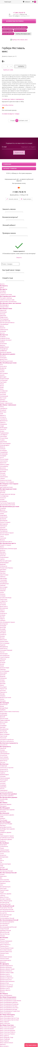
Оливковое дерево (6, 839)
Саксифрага (3, 435)
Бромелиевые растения (7, 505)
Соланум (2, 596)
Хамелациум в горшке (7, 836)
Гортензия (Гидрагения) (7, 503)
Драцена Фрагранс (6, 967)
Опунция (2, 776)
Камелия (2, 585)
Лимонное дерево (5, 804)
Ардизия (2, 676)
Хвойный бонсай (5, 904)
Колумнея (3, 410)
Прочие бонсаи (5, 934)
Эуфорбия (3, 787)
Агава (2, 387)
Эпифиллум (3, 766)
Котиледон (3, 450)
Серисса (2, 895)
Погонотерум (4, 459)
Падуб (2, 892)
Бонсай (2, 867)
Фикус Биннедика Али (7, 1016)
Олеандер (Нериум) (6, 650)
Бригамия (3, 471)
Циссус (2, 326)
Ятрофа (2, 694)
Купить (21, 66)
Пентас (2, 652)
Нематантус (4, 648)
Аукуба (2, 375)
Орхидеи (3, 701)
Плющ (2, 406)
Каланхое (3, 498)
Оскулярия (3, 687)
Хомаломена (4, 470)
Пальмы (2, 936)
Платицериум (4, 319)
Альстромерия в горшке (7, 622)
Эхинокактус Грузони (6, 767)
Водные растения (5, 697)
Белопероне (4, 624)
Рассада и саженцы (6, 298)
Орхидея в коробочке (7, 739)
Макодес (2, 727)
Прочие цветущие (8, 33)
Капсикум (3, 589)
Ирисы (2, 547)
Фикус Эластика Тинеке (7, 1034)
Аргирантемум (4, 668)
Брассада (3, 627)
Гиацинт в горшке (5, 545)
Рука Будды (3, 820)
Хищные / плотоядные (7, 482)
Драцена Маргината (6, 965)
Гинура (2, 370)
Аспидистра (3, 401)
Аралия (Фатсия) (5, 321)
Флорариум (3, 485)
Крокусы (2, 550)
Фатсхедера (4, 373)
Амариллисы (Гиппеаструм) (8, 548)
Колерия (2, 615)
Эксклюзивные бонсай (7, 918)
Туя (1, 862)
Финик (2, 955)
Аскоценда (3, 731)
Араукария (3, 845)
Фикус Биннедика (5, 1013)
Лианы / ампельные (6, 403)
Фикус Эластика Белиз (7, 1028)
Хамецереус (4, 790)
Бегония (2, 492)
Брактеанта (4, 606)
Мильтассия (3, 732)
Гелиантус (3, 634)
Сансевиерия (4, 324)
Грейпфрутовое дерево (7, 829)
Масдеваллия (4, 729)
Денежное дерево (5, 352)
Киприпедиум (4, 562)
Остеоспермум (4, 671)
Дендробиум (4, 708)
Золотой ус (3, 366)
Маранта (3, 415)
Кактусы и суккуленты (7, 741)
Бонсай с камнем (5, 899)
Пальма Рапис (4, 953)
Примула (2, 571)
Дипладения (4, 524)
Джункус (2, 345)
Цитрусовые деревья (6, 795)
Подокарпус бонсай (6, 908)
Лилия (2, 666)
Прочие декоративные (7, 322)
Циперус (2, 399)
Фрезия (2, 661)
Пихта (2, 860)
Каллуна (2, 594)
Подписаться (19, 153)
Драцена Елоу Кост (6, 979)
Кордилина (3, 424)
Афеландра (3, 578)
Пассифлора (4, 531)
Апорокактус (4, 769)
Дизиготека (3, 359)
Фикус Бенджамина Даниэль (9, 1002)
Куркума (2, 527)
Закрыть (19, 257)
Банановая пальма (6, 957)
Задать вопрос (27, 199)
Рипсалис (3, 781)
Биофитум (3, 368)
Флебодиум (3, 427)
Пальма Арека (4, 943)
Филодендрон (4, 305)
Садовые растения (6, 294)
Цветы (2, 287)
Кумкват (2, 818)
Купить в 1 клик (8, 70)
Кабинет (27, 2)
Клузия (2, 371)
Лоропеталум (4, 890)
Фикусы (2, 992)
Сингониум (3, 436)
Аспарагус (3, 392)
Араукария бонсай (5, 915)
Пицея (2, 848)
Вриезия (2, 510)
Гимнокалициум (5, 778)
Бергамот (3, 825)
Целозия (2, 675)
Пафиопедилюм (5, 720)
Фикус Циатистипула (6, 1042)
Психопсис (3, 738)
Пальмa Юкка (4, 946)
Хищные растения (5, 480)
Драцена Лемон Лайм (7, 972)
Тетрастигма (4, 438)
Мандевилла (4, 647)
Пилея (2, 384)
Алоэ (1, 364)
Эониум (2, 750)
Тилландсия (3, 512)
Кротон (2, 333)
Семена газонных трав (7, 300)
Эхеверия (3, 785)
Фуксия (2, 617)
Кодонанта (3, 613)
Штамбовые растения (7, 837)
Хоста (2, 457)
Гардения (3, 631)
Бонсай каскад (4, 902)
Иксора (2, 638)
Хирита (2, 610)
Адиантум (3, 310)
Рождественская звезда (7, 494)
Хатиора (2, 783)
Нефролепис (4, 317)
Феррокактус (4, 771)
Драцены (3, 962)
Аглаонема (3, 343)
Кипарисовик (4, 857)
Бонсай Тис (3, 913)
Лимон (2, 801)
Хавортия (3, 748)
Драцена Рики (4, 983)
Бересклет (3, 463)
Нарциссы (3, 554)
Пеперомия (3, 582)
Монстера (3, 412)
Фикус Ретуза (4, 897)
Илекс (2, 389)
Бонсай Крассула (5, 887)
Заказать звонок (13, 199)
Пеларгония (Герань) (6, 568)
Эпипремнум (4, 396)
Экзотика (3, 293)
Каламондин (4, 799)
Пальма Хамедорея (6, 941)
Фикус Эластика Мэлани (7, 1030)
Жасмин (2, 636)
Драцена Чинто (5, 988)
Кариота (2, 422)
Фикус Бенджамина (6, 995)
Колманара (3, 713)
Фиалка (2, 540)
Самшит (2, 478)
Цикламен (3, 569)
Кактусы (2, 762)
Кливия (2, 611)
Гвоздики (3, 291)
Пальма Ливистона (6, 951)
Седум (2, 426)
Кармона (3, 883)
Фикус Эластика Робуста (7, 1032)
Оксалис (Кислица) (5, 597)
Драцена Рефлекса (6, 976)
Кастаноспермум (5, 443)
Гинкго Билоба (4, 880)
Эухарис (2, 682)
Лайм (1, 816)
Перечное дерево (5, 894)
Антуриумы (3, 501)
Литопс (2, 788)
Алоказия (3, 394)
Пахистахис (3, 599)
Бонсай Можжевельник (7, 911)
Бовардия (3, 625)
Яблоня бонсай (4, 932)
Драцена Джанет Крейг (7, 969)
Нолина (2, 939)
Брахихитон (4, 420)
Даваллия (3, 315)
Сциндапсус (3, 408)
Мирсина (3, 1044)
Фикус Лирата (4, 1021)
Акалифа (2, 629)
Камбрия (2, 710)
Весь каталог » (4, 1046)
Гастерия (3, 475)
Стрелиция (3, 580)
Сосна (2, 853)
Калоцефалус (4, 466)
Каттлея (2, 724)
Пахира (2, 830)
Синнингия (3, 678)
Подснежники (4, 557)
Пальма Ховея (4, 958)
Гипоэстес (3, 429)
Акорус (2, 431)
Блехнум (2, 314)
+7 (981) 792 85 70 (19, 13)
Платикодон (4, 654)
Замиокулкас (4, 329)
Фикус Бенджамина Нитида (8, 1009)
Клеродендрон (4, 445)
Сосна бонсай (4, 916)
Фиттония (3, 398)
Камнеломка (4, 477)
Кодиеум (2, 336)
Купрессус (3, 855)
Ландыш (2, 696)
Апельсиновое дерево (7, 815)
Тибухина (3, 659)
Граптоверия (4, 757)
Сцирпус (2, 773)
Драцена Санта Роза (6, 985)
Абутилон (3, 603)
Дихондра (3, 377)
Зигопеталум (4, 718)
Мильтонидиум (4, 734)
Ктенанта (3, 417)
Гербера (2, 620)
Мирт (1, 834)
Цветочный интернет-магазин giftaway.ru (15, 27)
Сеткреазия (3, 380)
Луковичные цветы (6, 541)
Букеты (2, 284)
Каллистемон (4, 641)
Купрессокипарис (5, 864)
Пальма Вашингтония (6, 948)
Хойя (1, 413)
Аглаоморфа (4, 454)
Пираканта (3, 692)
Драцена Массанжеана (7, 981)
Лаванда (3, 669)
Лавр (1, 866)
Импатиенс (3, 640)
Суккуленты (3, 745)
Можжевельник (5, 852)
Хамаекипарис (4, 850)
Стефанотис (4, 601)
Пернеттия (3, 689)
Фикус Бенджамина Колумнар (9, 1004)
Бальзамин (3, 673)
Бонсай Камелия (5, 881)
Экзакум (2, 662)
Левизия (2, 590)
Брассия (2, 717)
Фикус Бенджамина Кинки (8, 999)
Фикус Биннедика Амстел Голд (9, 1018)
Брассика (3, 468)
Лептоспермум (4, 643)
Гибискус (2, 576)
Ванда (2, 706)
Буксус (2, 385)
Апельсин (3, 811)
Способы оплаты (7, 105)
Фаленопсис (4, 704)
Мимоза (2, 447)
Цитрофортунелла (5, 827)
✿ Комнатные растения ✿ (14, 21)
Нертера (2, 573)
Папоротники (4, 307)
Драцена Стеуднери (6, 986)
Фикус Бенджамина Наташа (8, 1006)
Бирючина (3, 876)
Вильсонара (4, 722)
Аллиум (2, 680)
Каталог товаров (7, 30)
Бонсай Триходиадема (7, 922)
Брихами (2, 683)
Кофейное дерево (5, 832)
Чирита (2, 618)
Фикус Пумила (4, 1041)
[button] (31, 1045)
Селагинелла (4, 846)
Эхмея (2, 513)
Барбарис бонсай (5, 930)
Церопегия (3, 442)
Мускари (2, 552)
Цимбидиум (3, 715)
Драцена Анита (5, 974)
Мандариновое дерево (7, 809)
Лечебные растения (6, 361)
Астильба (3, 604)
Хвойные (3, 841)
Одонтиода (3, 736)
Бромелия (3, 519)
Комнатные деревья (6, 792)
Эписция (2, 473)
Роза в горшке (4, 534)
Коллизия (3, 331)
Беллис (2, 664)
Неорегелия (3, 517)
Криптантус (3, 760)
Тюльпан (3, 555)
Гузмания (3, 508)
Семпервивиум (4, 753)
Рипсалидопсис (4, 655)
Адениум (2, 491)
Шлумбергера (4, 583)
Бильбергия (3, 520)
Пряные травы (4, 464)
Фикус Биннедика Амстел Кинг (9, 1020)
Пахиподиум (4, 780)
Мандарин (3, 806)
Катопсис (3, 690)
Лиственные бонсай (6, 871)
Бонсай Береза (4, 923)
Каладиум (3, 456)
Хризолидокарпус (5, 960)
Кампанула (3, 526)
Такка (2, 536)
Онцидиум (3, 725)
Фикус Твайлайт (5, 1039)
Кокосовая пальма (6, 950)
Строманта (3, 419)
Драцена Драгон (5, 990)
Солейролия (4, 391)
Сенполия (3, 538)
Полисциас (3, 357)
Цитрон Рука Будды (6, 823)
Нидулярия (3, 515)
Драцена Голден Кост (6, 978)
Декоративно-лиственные (8, 301)
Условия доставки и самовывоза (13, 99)
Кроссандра (3, 587)
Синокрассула (4, 759)
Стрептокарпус (5, 657)
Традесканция (4, 378)
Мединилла (3, 529)
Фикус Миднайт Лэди (6, 1037)
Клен (1, 885)
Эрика (2, 685)
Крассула (3, 356)
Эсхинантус (3, 566)
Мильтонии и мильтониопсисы (9, 711)
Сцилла (2, 559)
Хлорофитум (4, 349)
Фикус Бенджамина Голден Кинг (10, 1011)
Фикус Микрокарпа (6, 901)
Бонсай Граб (4, 925)
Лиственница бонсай (6, 909)
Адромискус (3, 752)
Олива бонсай (4, 929)
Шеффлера (3, 350)
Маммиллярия (4, 774)
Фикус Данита (4, 1035)
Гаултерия (3, 382)
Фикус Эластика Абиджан (8, 1027)
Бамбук (2, 342)
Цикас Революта (5, 944)
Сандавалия (4, 452)
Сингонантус (4, 461)
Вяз (1, 878)
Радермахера (4, 433)
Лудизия (2, 645)
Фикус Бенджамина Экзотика (9, 1007)
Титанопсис (3, 755)
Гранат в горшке (5, 522)
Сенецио (2, 449)
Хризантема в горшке (7, 533)
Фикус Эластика (5, 1023)
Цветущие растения (20, 30)
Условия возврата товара (10, 114)
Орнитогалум (4, 575)
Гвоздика (3, 632)
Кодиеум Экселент (6, 340)
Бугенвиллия (4, 608)
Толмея (2, 440)
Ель (1, 859)
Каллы (2, 592)
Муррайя (3, 564)
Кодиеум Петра (5, 338)
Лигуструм (3, 888)
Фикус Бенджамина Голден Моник (10, 1000)
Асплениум (3, 312)
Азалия (2, 499)
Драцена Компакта (6, 971)
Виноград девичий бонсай (8, 927)
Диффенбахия (4, 347)
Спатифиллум (4, 496)
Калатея (2, 328)
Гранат (2, 699)
